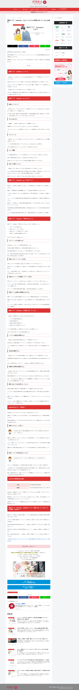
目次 (28, 65)
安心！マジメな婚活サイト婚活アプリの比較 (29, 587)
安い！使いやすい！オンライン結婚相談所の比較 (29, 582)
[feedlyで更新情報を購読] (18, 609)
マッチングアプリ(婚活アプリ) (13, 592)
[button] (71, 18)
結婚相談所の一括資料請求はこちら (63, 82)
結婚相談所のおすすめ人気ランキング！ (39, 12)
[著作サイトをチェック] (16, 609)
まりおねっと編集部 (20, 603)
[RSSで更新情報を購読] (19, 609)
